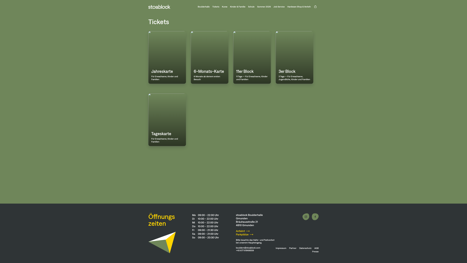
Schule (251, 6)
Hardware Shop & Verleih (299, 6)
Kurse (224, 6)
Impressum (281, 248)
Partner (292, 248)
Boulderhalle (204, 6)
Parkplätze (242, 234)
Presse (315, 251)
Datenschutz (305, 248)
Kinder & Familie (237, 6)
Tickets (215, 6)
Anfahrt (240, 231)
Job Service (279, 6)
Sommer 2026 (264, 6)
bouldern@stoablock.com (248, 248)
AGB (316, 248)
